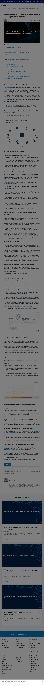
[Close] (42, 681)
